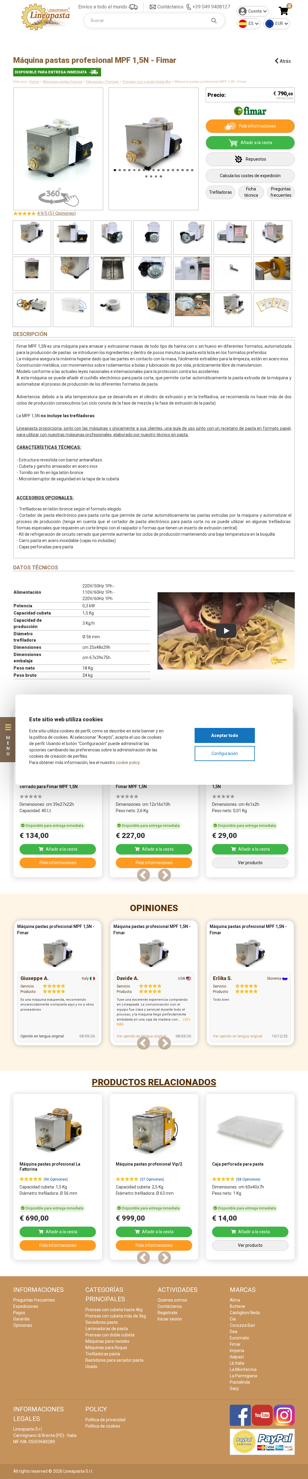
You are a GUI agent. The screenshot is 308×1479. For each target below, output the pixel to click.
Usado (91, 1366)
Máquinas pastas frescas (62, 82)
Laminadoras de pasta (106, 1328)
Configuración (224, 753)
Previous (101, 145)
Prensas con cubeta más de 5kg (115, 1316)
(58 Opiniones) (248, 1179)
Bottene (237, 1306)
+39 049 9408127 (211, 7)
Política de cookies (102, 1426)
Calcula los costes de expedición (250, 175)
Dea (233, 1331)
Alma (235, 1300)
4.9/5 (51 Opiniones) (56, 213)
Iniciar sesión (170, 1319)
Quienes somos (172, 1300)
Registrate (167, 1312)
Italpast (237, 1356)
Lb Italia (237, 1363)
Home (34, 82)
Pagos (19, 1312)
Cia (233, 1319)
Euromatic (239, 1338)
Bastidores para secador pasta (114, 1360)
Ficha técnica (251, 192)
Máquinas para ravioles (107, 1341)
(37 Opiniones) (152, 1179)
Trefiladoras (220, 192)
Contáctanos (170, 7)
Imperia (237, 1350)
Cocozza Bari (242, 1325)
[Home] (46, 17)
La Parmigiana (243, 1375)
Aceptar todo (224, 735)
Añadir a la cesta (256, 142)
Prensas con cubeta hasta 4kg (146, 82)
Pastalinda (240, 1382)
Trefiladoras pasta (102, 1353)
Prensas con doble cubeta (109, 1335)
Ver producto (250, 862)
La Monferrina (243, 1369)
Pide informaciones (257, 126)
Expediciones (25, 1306)
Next (206, 145)
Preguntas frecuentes (280, 192)
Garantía (21, 1319)
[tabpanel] (58, 796)
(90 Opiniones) (56, 1179)
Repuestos (256, 159)
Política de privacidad (105, 1419)
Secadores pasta (101, 1322)
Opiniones (154, 908)
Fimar (235, 1344)
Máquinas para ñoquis (106, 1347)
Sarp (234, 1388)
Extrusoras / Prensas (102, 82)
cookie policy (128, 762)
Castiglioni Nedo (245, 1312)
